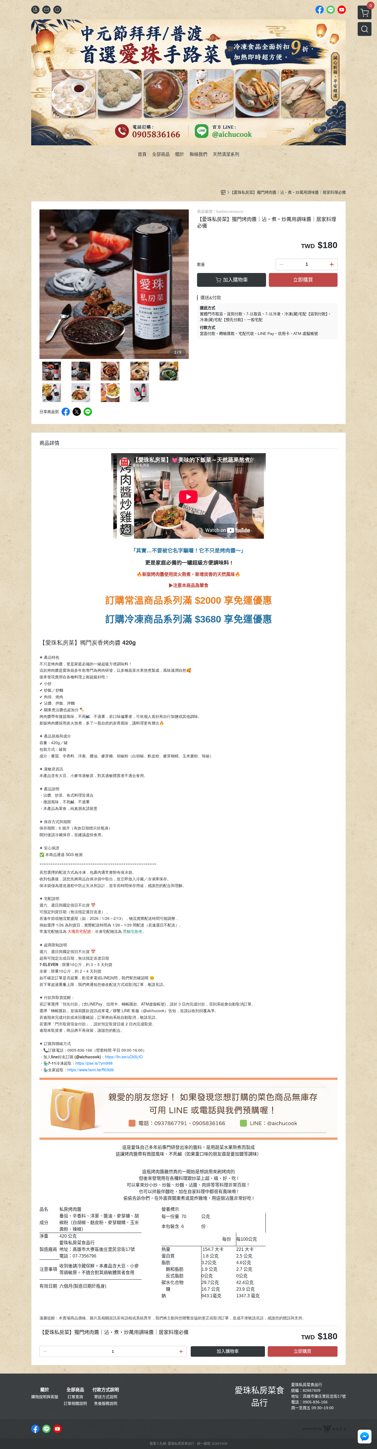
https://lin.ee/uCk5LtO (124, 1056)
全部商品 (75, 1390)
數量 (201, 264)
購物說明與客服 (44, 1397)
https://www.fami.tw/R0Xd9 (90, 1069)
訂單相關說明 (75, 1403)
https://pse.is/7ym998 (94, 1063)
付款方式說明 (105, 1390)
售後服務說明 (105, 1403)
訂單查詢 (75, 1397)
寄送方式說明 (105, 1397)
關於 (44, 1390)
